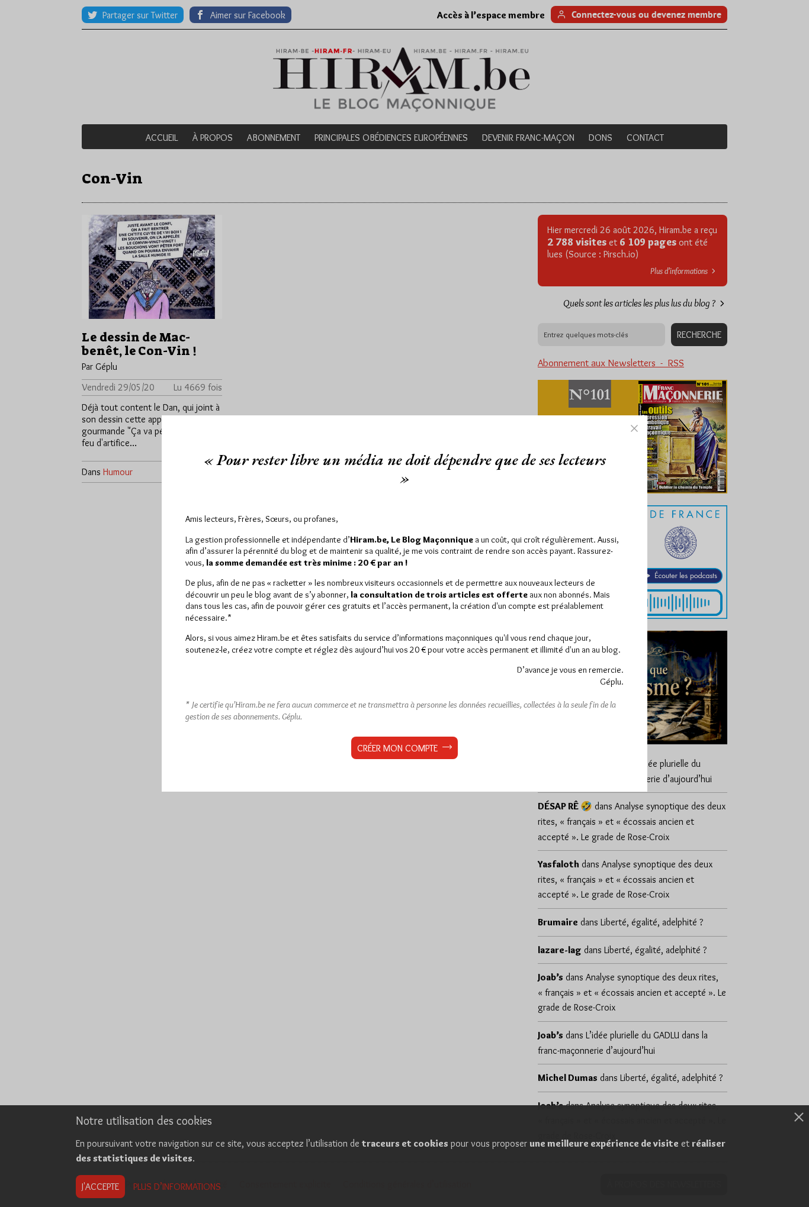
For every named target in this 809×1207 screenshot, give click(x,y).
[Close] (634, 428)
